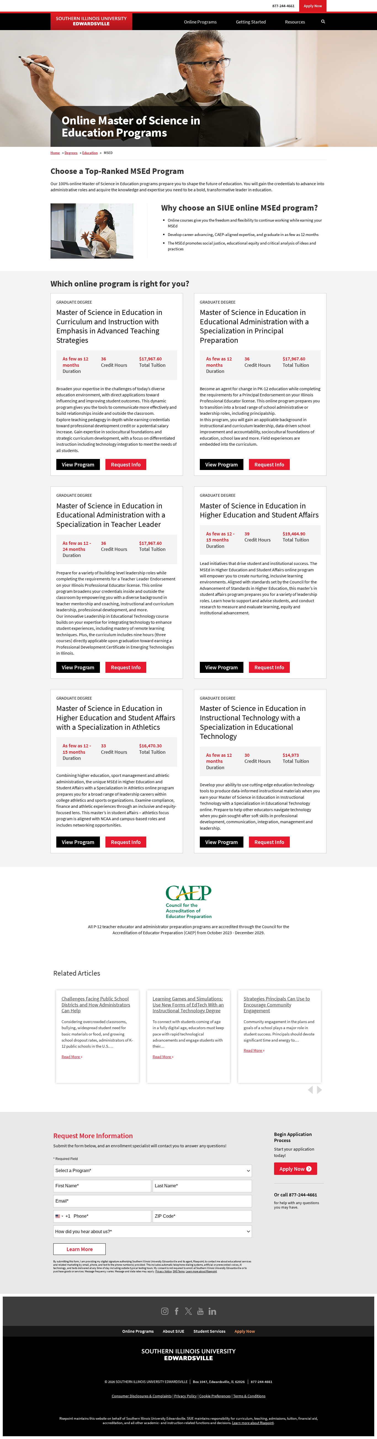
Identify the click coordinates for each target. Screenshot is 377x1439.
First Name (67, 1185)
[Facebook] (176, 1311)
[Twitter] (188, 1311)
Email (61, 1201)
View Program (78, 464)
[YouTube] (200, 1311)
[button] (323, 21)
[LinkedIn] (212, 1311)
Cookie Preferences (215, 1395)
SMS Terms (179, 1271)
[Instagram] (164, 1311)
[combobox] (152, 1171)
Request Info (126, 464)
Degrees (71, 152)
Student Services (209, 1331)
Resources (295, 22)
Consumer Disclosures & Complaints (142, 1395)
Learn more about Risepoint (201, 1271)
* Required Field (65, 1159)
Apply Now (313, 5)
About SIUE (173, 1331)
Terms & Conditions (249, 1395)
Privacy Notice (163, 1271)
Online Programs (200, 22)
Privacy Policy (185, 1395)
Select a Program (73, 1170)
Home (55, 152)
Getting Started (251, 22)
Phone (81, 1216)
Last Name (166, 1185)
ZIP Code (165, 1216)
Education (90, 152)
